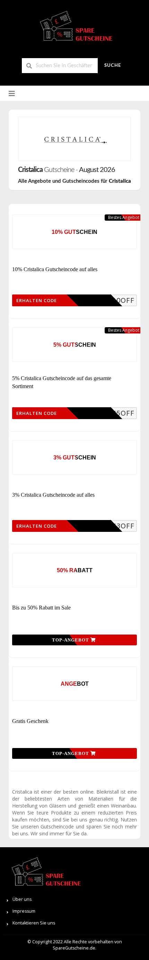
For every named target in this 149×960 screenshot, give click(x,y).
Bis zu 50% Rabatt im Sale (41, 608)
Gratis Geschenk (30, 721)
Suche (112, 65)
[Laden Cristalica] (74, 139)
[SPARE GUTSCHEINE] (74, 28)
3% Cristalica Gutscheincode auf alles (53, 495)
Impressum (23, 911)
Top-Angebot (71, 640)
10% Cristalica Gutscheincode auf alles (54, 269)
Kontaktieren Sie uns (33, 923)
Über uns (22, 899)
